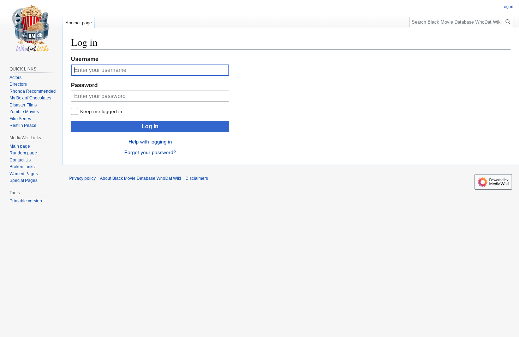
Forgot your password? (150, 152)
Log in (150, 126)
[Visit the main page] (31, 28)
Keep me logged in (101, 111)
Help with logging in (150, 142)
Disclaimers (196, 178)
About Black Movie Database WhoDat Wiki (140, 178)
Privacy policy (82, 178)
